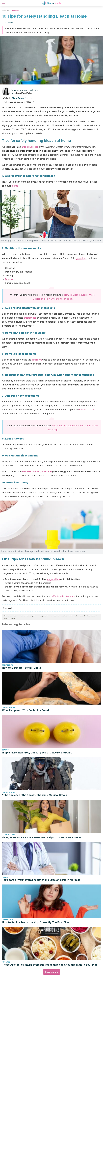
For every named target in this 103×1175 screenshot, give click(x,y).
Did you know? (8, 707)
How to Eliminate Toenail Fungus (21, 667)
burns (15, 185)
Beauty (5, 750)
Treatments (7, 665)
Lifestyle (5, 10)
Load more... (51, 972)
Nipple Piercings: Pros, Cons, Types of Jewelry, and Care (37, 752)
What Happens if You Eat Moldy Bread (25, 710)
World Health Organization (37, 471)
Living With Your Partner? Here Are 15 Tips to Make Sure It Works (42, 837)
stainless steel (86, 409)
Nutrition (6, 962)
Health (5, 877)
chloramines (30, 317)
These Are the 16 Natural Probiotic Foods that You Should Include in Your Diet (49, 964)
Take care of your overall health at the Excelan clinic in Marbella (41, 879)
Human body (7, 920)
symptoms (81, 258)
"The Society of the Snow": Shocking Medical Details (34, 795)
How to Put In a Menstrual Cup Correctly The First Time (35, 922)
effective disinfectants (63, 596)
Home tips (15, 10)
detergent (37, 359)
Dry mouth (10, 279)
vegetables (53, 579)
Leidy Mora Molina (24, 93)
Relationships (8, 835)
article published (29, 147)
